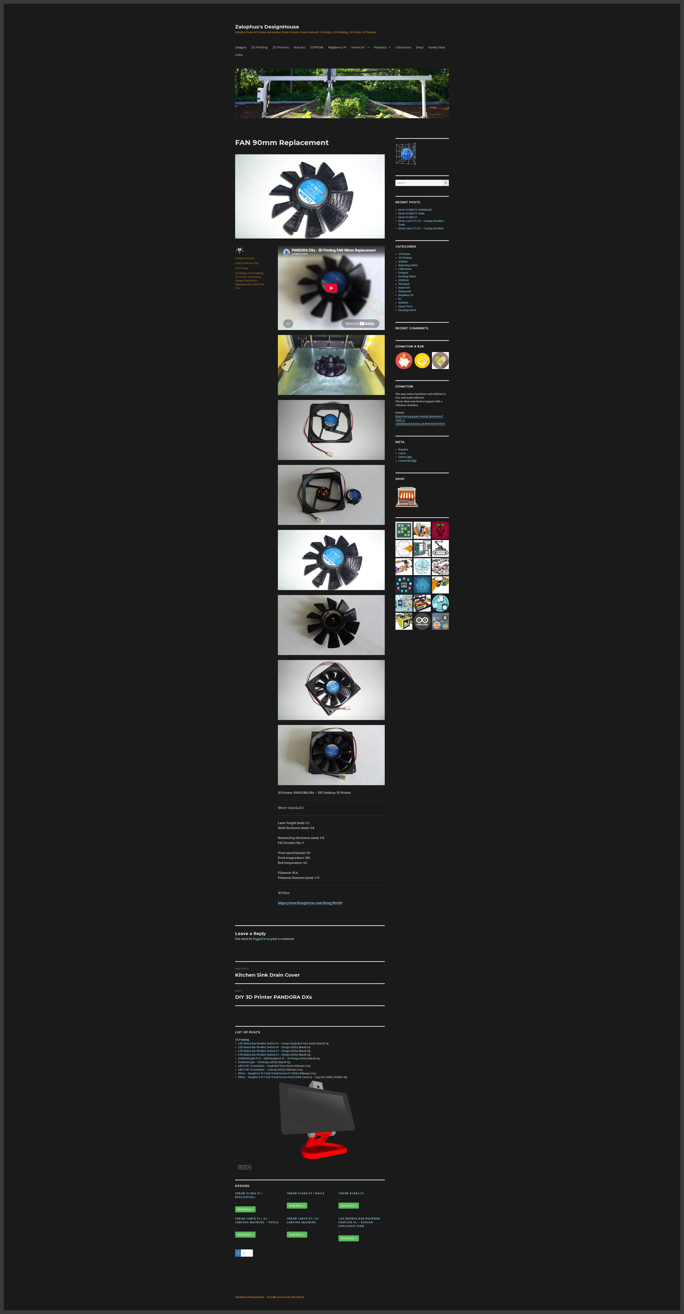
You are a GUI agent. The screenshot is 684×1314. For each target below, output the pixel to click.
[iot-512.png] (440, 602)
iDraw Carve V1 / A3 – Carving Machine (421, 228)
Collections (403, 47)
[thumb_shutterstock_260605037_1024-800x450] (422, 584)
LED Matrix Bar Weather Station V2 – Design (264, 1054)
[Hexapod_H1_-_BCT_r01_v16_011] (440, 584)
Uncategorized (407, 310)
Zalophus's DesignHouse (267, 27)
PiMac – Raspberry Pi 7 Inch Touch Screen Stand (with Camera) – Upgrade (281, 1077)
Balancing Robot (408, 265)
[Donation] (403, 360)
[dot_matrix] (403, 530)
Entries (405, 457)
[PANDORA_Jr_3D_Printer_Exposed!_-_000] (422, 602)
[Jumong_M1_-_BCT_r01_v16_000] (403, 566)
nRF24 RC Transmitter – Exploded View (261, 1065)
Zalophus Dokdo (245, 258)
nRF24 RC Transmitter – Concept (257, 1069)
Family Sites (436, 47)
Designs (240, 47)
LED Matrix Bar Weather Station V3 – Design (264, 1051)
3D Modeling (255, 273)
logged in (259, 939)
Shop (419, 47)
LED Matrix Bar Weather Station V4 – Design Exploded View (273, 1043)
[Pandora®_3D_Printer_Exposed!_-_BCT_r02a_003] (403, 621)
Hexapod (403, 284)
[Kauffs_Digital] (403, 602)
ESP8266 (316, 47)
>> (249, 1167)
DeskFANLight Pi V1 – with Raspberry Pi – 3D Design (268, 1058)
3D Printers (281, 47)
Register (403, 449)
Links (238, 55)
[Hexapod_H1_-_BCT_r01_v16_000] (403, 548)
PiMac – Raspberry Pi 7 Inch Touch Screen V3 (264, 1073)
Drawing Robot (407, 276)
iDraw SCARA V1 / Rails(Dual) (414, 209)
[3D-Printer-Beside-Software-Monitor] (422, 548)
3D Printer (241, 276)
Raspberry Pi (337, 47)
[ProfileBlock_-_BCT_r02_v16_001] (440, 566)
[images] (440, 548)
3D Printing (259, 47)
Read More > (245, 1209)
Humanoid (404, 291)
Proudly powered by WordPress (285, 1297)
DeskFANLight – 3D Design (254, 1062)
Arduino (299, 47)
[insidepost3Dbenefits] (403, 584)
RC (399, 298)
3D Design (241, 273)
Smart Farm (405, 306)
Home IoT (358, 47)
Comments (407, 460)
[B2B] (422, 360)
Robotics (380, 47)
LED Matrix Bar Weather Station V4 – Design (264, 1047)
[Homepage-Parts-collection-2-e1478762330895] (422, 530)
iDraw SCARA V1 (351, 1193)
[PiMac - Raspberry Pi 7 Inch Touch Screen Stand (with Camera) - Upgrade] (311, 1119)
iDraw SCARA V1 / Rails (306, 1193)
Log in (402, 453)
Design (239, 280)
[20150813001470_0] (422, 566)
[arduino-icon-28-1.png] (422, 621)
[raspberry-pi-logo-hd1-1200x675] (440, 530)
